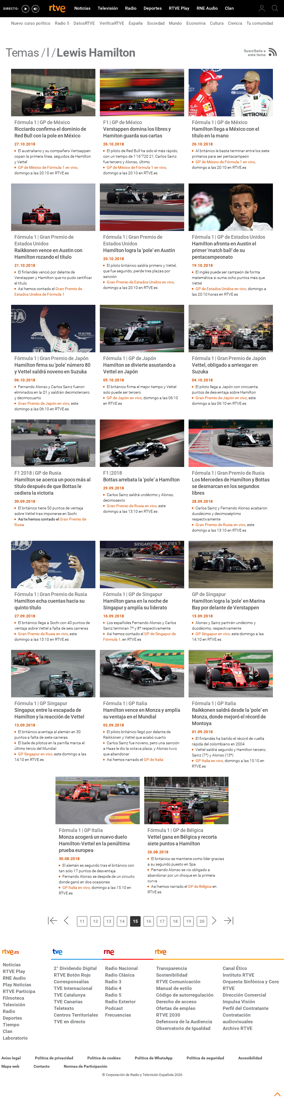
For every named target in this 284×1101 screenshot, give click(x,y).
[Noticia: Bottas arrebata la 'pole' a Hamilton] (142, 466)
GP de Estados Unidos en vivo (221, 288)
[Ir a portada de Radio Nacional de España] (127, 953)
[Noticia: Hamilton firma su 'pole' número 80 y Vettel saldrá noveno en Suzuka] (53, 358)
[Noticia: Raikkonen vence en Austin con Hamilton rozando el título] (53, 240)
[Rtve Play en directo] (25, 8)
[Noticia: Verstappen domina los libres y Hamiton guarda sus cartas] (142, 122)
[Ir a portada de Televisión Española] (76, 953)
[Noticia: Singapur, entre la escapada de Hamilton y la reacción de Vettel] (53, 706)
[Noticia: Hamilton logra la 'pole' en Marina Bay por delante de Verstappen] (231, 591)
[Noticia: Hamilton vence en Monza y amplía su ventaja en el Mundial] (142, 706)
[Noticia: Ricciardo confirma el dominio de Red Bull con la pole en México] (53, 122)
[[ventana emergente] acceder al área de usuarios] (262, 8)
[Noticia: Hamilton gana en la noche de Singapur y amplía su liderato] (142, 591)
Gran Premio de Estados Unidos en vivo (140, 282)
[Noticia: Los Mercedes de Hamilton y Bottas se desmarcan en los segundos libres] (231, 476)
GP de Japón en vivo (124, 398)
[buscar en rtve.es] (275, 8)
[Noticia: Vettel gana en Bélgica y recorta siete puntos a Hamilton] (186, 836)
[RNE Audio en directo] (35, 8)
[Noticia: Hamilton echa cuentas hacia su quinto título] (53, 591)
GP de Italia (153, 759)
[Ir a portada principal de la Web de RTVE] (25, 951)
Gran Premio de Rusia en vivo (132, 506)
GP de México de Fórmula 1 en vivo (47, 167)
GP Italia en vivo (209, 760)
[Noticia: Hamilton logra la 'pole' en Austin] (142, 237)
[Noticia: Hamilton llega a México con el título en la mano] (231, 119)
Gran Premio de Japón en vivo (43, 403)
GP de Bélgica (200, 886)
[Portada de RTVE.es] (57, 9)
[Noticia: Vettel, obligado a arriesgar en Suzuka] (231, 355)
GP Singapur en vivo (213, 634)
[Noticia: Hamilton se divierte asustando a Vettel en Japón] (142, 355)
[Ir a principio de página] (277, 1094)
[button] (52, 920)
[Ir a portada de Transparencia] (218, 953)
